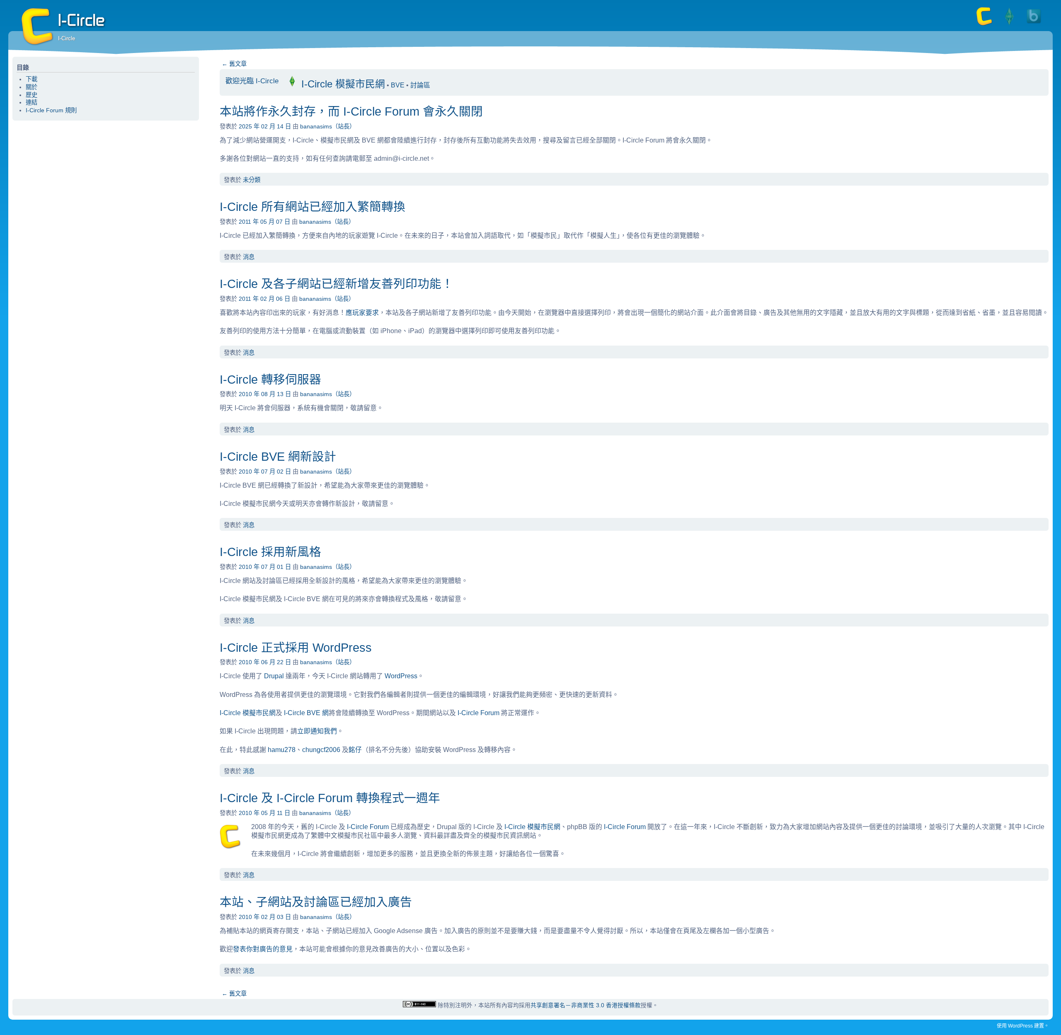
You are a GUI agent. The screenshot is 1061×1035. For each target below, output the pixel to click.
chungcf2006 (321, 749)
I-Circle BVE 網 (306, 712)
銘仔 (355, 749)
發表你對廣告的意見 (263, 949)
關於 (31, 87)
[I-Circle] (984, 25)
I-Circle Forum (479, 712)
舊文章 (234, 63)
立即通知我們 (317, 731)
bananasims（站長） (327, 126)
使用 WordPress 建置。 (1023, 1026)
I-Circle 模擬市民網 (341, 83)
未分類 (251, 180)
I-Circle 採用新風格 (270, 552)
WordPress (401, 676)
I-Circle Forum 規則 (51, 110)
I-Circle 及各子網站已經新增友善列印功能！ (336, 283)
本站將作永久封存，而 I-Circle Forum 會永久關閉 (351, 111)
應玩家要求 (362, 312)
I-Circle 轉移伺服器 (270, 379)
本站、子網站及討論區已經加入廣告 (316, 902)
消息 (248, 257)
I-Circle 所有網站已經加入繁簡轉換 (312, 206)
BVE (398, 85)
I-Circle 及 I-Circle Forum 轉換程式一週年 (330, 798)
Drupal (274, 676)
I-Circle (37, 27)
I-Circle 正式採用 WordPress (296, 647)
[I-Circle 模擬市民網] (1009, 25)
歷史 (31, 95)
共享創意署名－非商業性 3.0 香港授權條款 (585, 1005)
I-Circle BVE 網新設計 (278, 456)
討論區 (420, 85)
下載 (31, 79)
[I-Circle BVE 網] (1034, 25)
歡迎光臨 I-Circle (252, 81)
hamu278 (282, 749)
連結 (31, 102)
